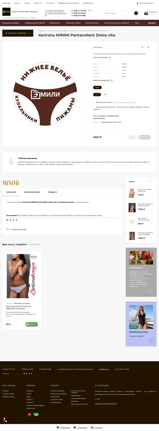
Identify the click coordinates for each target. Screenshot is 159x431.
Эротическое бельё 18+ (79, 404)
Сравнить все (35, 244)
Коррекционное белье (59, 394)
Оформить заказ (8, 397)
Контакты (50, 3)
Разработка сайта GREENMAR (106, 403)
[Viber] (91, 11)
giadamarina (88, 3)
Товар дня (6, 3)
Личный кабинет (8, 394)
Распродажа (75, 395)
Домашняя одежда (57, 391)
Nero (97, 87)
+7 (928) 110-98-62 (78, 13)
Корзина (5, 391)
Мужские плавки (57, 399)
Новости (37, 3)
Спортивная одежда (78, 398)
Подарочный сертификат (68, 3)
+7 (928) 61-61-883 (78, 16)
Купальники (55, 397)
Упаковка (74, 401)
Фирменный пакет (104, 102)
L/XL (97, 94)
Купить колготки (19, 229)
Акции (17, 3)
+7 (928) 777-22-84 (78, 11)
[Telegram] (89, 11)
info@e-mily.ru (104, 369)
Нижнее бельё (56, 402)
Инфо (26, 3)
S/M (105, 94)
